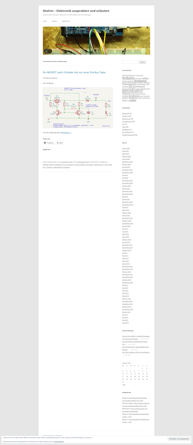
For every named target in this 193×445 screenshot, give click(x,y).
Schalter (125, 96)
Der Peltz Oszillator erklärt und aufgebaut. (136, 352)
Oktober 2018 (126, 221)
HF (130, 86)
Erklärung (147, 82)
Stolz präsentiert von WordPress (53, 436)
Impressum (66, 21)
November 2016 (127, 269)
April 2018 (125, 234)
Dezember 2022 (127, 180)
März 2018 (125, 237)
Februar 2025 (126, 156)
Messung (144, 89)
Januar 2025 (126, 159)
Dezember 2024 (127, 162)
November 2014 (127, 304)
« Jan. (124, 384)
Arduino (128, 77)
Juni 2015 (125, 288)
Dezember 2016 (127, 266)
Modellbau (125, 130)
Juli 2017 (125, 253)
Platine (141, 92)
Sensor (141, 96)
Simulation (147, 96)
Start (45, 21)
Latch (106, 165)
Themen (54, 21)
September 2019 (127, 205)
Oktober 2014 (126, 307)
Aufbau (145, 78)
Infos (124, 127)
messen (137, 89)
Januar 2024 (126, 167)
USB (128, 100)
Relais (143, 94)
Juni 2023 (125, 178)
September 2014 (127, 309)
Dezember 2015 (127, 274)
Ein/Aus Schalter (79, 165)
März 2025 (125, 154)
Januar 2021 (126, 199)
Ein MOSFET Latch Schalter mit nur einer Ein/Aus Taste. (74, 72)
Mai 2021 (125, 197)
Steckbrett (66, 167)
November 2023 (127, 172)
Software (125, 98)
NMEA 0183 (126, 92)
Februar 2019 (126, 213)
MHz (148, 89)
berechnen (131, 81)
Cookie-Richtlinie (58, 442)
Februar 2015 (126, 299)
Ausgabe (124, 81)
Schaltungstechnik (83, 162)
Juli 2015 (125, 285)
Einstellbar (140, 82)
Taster (140, 98)
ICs (123, 124)
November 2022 (127, 183)
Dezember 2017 (127, 245)
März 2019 (125, 210)
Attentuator (138, 78)
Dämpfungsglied (132, 82)
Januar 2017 (126, 264)
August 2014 (126, 312)
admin (124, 398)
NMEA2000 (134, 92)
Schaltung (49, 167)
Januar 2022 (126, 189)
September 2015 (127, 282)
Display (124, 82)
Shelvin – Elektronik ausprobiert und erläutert (76, 11)
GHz (148, 84)
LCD (129, 89)
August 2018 (126, 226)
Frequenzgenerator (129, 84)
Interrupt (125, 89)
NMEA (131, 90)
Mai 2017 (125, 256)
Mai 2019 (125, 207)
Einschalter (89, 165)
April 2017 (125, 258)
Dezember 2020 (127, 202)
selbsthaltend (57, 167)
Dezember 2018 (127, 218)
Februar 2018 (126, 240)
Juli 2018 (125, 229)
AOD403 (45, 165)
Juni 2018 (125, 231)
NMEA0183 (138, 90)
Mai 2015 (125, 291)
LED (133, 88)
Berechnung (126, 119)
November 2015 (127, 277)
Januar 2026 (126, 148)
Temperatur (146, 98)
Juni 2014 (125, 317)
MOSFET (125, 90)
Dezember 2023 (127, 170)
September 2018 (127, 223)
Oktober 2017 (126, 250)
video (133, 100)
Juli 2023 (125, 175)
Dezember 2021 (127, 191)
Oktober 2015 (126, 280)
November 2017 (127, 248)
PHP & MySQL (127, 132)
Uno (124, 100)
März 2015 (125, 296)
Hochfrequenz (138, 86)
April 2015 (125, 293)
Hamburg (125, 87)
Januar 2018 (126, 242)
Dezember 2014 (127, 301)
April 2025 (125, 151)
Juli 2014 (125, 315)
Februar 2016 (126, 272)
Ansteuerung (139, 75)
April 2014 (125, 323)
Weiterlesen (66, 133)
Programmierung (136, 94)
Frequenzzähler (141, 84)
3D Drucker (126, 113)
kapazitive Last (99, 165)
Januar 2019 (126, 215)
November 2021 (127, 194)
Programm (126, 93)
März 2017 (125, 261)
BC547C (51, 165)
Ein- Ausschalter (68, 165)
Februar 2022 (126, 186)
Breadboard (59, 165)
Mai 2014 (125, 320)
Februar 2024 (126, 164)
